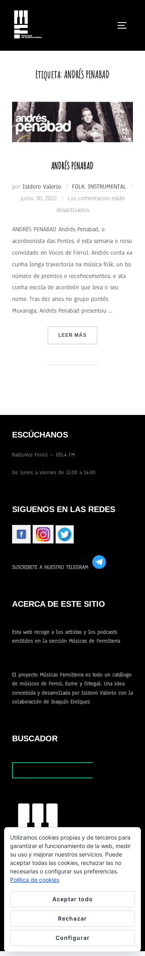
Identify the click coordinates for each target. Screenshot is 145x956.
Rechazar (72, 918)
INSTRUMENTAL (107, 186)
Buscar (112, 770)
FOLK (78, 186)
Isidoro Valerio (42, 186)
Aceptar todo (72, 899)
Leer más (77, 335)
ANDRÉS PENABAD (72, 166)
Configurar (73, 937)
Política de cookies (34, 879)
